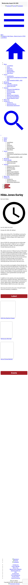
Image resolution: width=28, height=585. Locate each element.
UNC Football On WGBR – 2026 (14, 80)
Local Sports (10, 76)
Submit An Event (11, 86)
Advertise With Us (11, 104)
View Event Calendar (12, 84)
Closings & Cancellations (13, 89)
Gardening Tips (11, 90)
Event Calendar (8, 83)
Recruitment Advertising (13, 105)
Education (9, 68)
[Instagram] (7, 187)
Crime (8, 67)
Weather (9, 93)
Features (6, 87)
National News (11, 71)
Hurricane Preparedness (13, 96)
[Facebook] (7, 185)
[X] (6, 186)
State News (10, 73)
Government (10, 70)
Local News (10, 65)
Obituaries (6, 82)
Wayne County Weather (13, 95)
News (5, 64)
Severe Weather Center (13, 98)
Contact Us (7, 101)
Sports (5, 74)
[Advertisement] (14, 390)
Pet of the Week (11, 92)
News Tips (6, 99)
